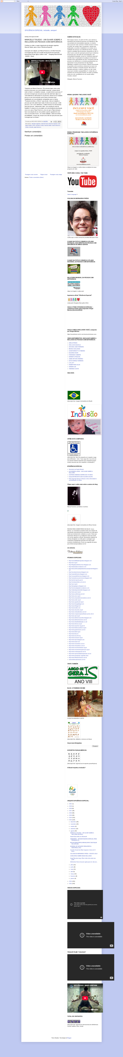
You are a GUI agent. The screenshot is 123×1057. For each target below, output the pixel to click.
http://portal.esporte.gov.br (76, 580)
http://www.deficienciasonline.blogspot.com (80, 617)
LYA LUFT (71, 362)
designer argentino (36, 123)
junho (72, 867)
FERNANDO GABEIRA (75, 355)
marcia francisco (56, 125)
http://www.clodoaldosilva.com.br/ (77, 611)
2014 (70, 817)
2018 (70, 808)
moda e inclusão (29, 127)
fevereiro (73, 876)
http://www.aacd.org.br (75, 592)
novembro (73, 824)
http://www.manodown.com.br (77, 643)
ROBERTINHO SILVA (74, 364)
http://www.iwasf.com (74, 641)
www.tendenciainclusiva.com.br (77, 659)
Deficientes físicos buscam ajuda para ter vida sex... (84, 862)
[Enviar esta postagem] (51, 121)
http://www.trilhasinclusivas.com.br (78, 657)
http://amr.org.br (73, 562)
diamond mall (44, 123)
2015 (70, 815)
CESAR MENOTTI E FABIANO (77, 350)
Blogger (69, 1038)
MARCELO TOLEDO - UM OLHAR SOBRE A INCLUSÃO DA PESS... (82, 833)
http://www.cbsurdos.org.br (76, 609)
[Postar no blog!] (56, 121)
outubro (73, 826)
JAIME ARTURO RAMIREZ (76, 358)
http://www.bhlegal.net (74, 606)
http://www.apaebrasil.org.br (76, 602)
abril (72, 871)
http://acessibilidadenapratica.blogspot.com (80, 560)
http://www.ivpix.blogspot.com (76, 639)
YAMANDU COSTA (74, 368)
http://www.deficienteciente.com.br (78, 619)
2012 (70, 881)
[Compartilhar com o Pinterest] (60, 121)
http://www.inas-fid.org (75, 635)
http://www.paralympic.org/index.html (78, 655)
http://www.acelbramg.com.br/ (77, 594)
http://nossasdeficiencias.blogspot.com (79, 576)
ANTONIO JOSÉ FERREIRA (76, 346)
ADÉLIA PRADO (73, 343)
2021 (70, 803)
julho (72, 864)
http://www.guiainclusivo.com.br (77, 629)
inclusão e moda (40, 125)
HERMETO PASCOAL (74, 356)
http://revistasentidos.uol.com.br (77, 582)
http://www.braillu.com (74, 607)
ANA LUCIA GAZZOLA (75, 345)
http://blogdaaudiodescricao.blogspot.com (80, 564)
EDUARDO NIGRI (73, 353)
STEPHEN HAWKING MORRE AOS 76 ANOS (81, 474)
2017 (70, 810)
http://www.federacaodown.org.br (77, 627)
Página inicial (43, 174)
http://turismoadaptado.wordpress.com (79, 588)
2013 (70, 819)
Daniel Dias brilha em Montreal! (78, 836)
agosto (73, 831)
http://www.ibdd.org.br (74, 631)
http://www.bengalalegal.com (76, 604)
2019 (70, 806)
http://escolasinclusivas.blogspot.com (78, 572)
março (72, 873)
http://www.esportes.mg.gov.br (77, 625)
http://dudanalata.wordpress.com (77, 566)
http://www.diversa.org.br (75, 623)
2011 (70, 883)
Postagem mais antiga (56, 174)
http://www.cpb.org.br (74, 615)
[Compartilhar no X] (57, 121)
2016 (70, 813)
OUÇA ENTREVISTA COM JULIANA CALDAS (81, 476)
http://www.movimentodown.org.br (78, 647)
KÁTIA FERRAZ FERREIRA (76, 360)
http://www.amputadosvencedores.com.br (80, 598)
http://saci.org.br (73, 584)
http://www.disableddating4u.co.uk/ (78, 621)
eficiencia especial (52, 123)
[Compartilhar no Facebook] (59, 121)
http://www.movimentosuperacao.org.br (79, 649)
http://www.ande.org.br (75, 600)
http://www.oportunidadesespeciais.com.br (80, 653)
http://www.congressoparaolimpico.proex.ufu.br (81, 613)
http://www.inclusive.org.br (76, 637)
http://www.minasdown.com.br (77, 645)
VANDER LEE (72, 366)
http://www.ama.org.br (74, 596)
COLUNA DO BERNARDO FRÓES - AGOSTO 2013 (83, 853)
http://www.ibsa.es (73, 633)
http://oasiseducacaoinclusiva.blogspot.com (80, 578)
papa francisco (37, 127)
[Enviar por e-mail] (54, 121)
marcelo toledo (47, 125)
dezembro (73, 821)
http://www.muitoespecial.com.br (77, 651)
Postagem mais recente (31, 174)
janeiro (73, 878)
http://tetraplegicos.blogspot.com (77, 586)
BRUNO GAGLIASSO (74, 348)
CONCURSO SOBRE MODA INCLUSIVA (81, 856)
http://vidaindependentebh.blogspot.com (79, 590)
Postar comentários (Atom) (36, 177)
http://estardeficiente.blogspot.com (78, 574)
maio (72, 869)
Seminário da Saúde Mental (76, 469)
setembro (73, 828)
